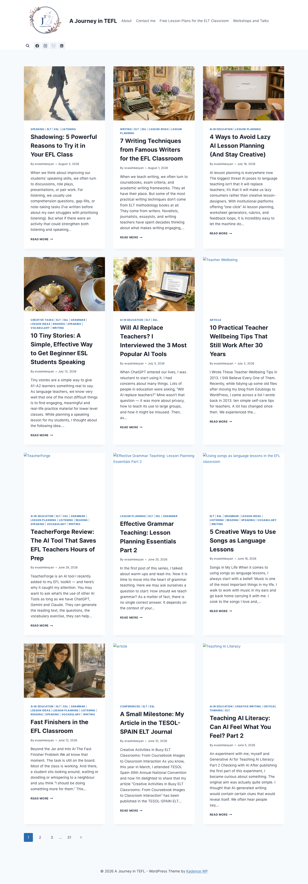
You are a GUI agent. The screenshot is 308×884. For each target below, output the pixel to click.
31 (69, 837)
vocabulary (40, 327)
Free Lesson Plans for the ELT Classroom (194, 21)
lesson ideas (159, 129)
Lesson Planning (248, 129)
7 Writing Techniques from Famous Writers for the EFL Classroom (151, 149)
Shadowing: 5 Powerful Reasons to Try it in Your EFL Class (64, 145)
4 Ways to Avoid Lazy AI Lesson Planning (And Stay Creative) (240, 145)
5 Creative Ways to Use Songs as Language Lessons (243, 540)
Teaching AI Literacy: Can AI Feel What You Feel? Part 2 (240, 726)
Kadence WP (197, 871)
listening (69, 129)
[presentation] (64, 93)
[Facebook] (37, 45)
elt (49, 129)
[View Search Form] (27, 46)
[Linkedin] (61, 45)
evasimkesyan (44, 164)
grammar (78, 319)
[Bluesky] (53, 45)
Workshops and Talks (251, 21)
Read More (42, 239)
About (126, 21)
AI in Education (221, 129)
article (215, 319)
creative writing (248, 706)
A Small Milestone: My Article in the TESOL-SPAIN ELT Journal (152, 722)
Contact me (145, 21)
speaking (37, 129)
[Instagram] (45, 45)
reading (59, 323)
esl (56, 129)
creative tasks (42, 319)
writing (126, 129)
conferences (130, 706)
